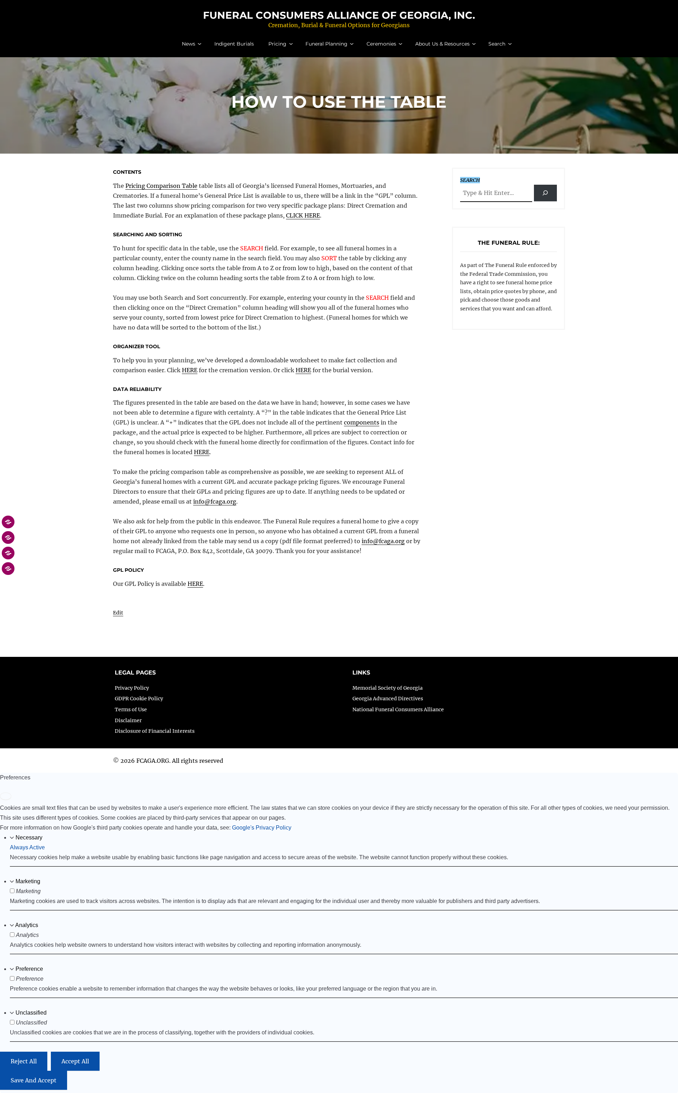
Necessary (29, 837)
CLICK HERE (303, 215)
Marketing (28, 881)
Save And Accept (33, 1079)
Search (496, 44)
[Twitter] (8, 541)
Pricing (277, 44)
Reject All (24, 1060)
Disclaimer (128, 720)
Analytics (26, 925)
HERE (189, 370)
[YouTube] (8, 572)
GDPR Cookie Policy (139, 698)
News (188, 44)
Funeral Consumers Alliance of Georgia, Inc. (339, 15)
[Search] (545, 193)
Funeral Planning (326, 44)
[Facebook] (8, 525)
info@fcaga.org (214, 501)
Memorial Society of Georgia (387, 688)
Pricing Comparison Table (161, 185)
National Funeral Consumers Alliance (398, 709)
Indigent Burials (234, 44)
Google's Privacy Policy (261, 827)
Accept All (75, 1060)
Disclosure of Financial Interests (155, 731)
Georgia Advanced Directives (387, 698)
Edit (118, 613)
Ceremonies (381, 44)
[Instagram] (8, 556)
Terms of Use (131, 709)
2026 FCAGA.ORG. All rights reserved (171, 760)
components (361, 422)
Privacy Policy (132, 688)
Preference (29, 969)
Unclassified (31, 1012)
